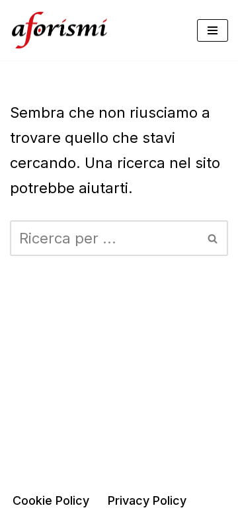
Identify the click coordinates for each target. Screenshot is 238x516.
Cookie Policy (51, 500)
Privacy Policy (147, 500)
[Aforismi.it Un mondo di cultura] (59, 30)
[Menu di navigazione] (212, 30)
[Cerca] (213, 238)
